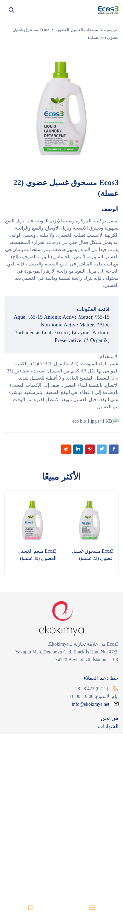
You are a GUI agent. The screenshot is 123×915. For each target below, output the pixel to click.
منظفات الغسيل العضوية (77, 30)
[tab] (110, 209)
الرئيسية (111, 30)
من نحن (110, 718)
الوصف (110, 209)
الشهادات (108, 726)
